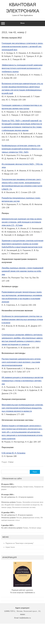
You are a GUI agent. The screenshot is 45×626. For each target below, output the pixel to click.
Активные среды (35, 528)
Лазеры (19, 487)
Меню (22, 23)
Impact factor (10, 547)
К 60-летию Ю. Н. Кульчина (13, 453)
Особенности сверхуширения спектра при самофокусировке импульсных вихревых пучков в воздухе (22, 319)
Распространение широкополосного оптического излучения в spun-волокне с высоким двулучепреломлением (21, 362)
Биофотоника (28, 487)
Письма (19, 517)
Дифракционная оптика (31, 517)
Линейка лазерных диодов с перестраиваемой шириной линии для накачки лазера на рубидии (22, 271)
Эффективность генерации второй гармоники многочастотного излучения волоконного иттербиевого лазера (22, 68)
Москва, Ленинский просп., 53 (28, 611)
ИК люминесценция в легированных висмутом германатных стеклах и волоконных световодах (22, 380)
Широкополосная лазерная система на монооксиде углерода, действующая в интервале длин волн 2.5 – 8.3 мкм (22, 222)
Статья (10, 462)
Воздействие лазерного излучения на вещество (22, 505)
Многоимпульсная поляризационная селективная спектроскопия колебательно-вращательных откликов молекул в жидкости (22, 408)
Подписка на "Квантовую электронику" (20, 543)
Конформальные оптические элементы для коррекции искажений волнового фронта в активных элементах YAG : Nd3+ (22, 149)
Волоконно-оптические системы (24, 507)
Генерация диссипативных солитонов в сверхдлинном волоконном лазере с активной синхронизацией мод (22, 46)
